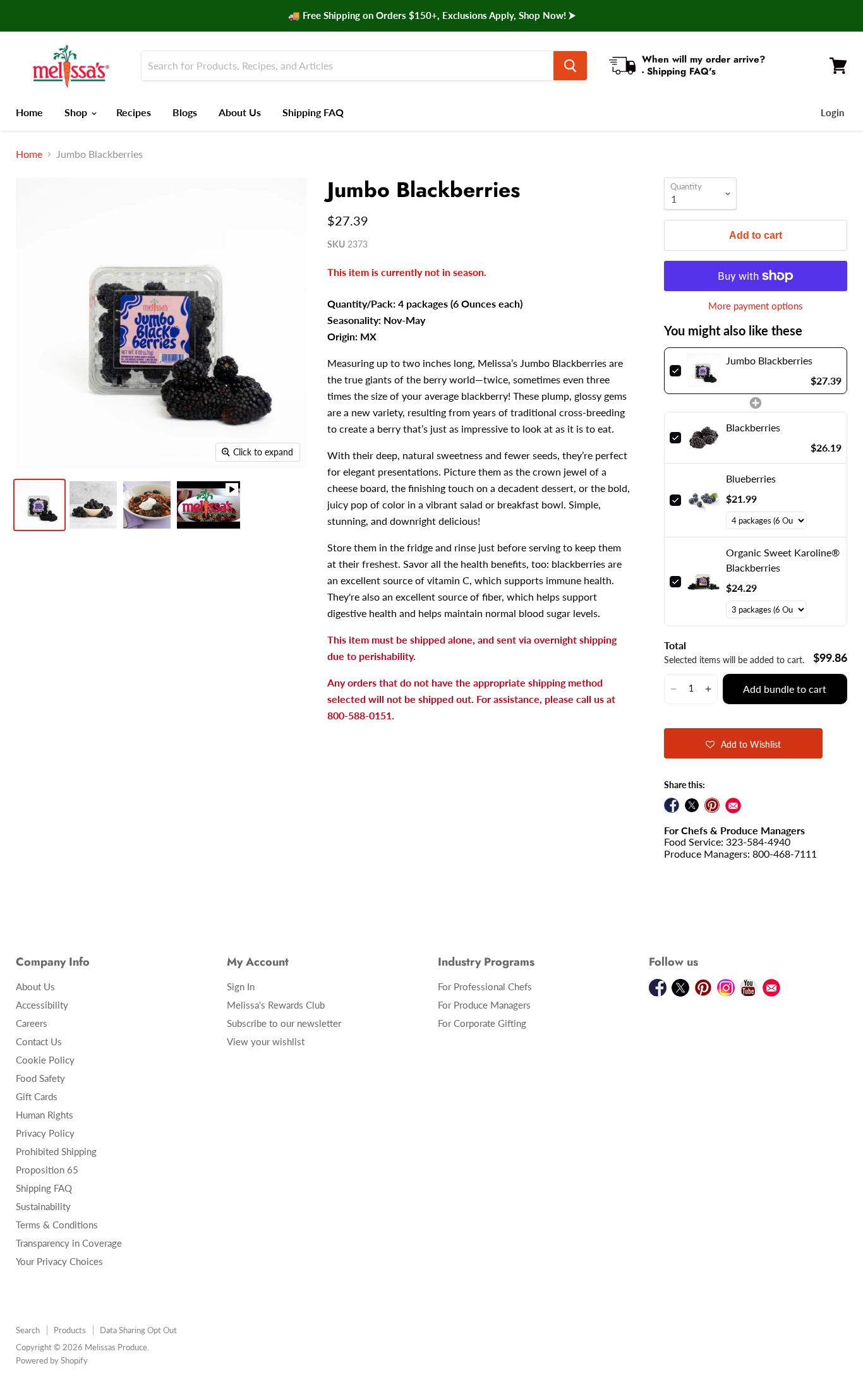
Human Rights (44, 1114)
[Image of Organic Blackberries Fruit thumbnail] (147, 505)
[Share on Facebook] (671, 805)
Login (832, 112)
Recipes (133, 112)
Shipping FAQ (313, 112)
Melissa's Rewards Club (276, 1004)
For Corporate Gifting (482, 1023)
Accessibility (42, 1004)
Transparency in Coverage (69, 1243)
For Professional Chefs (485, 986)
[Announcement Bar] (431, 15)
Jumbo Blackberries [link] (769, 360)
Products (70, 1330)
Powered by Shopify (52, 1360)
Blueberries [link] (751, 478)
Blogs (184, 112)
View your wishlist (266, 1041)
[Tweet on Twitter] (691, 805)
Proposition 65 (47, 1169)
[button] (673, 689)
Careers (31, 1023)
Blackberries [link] (753, 427)
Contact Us (39, 1041)
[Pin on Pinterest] (712, 805)
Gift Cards (36, 1096)
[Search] (570, 65)
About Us (240, 112)
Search (28, 1330)
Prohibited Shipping (56, 1151)
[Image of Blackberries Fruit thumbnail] (93, 505)
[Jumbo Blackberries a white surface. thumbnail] (39, 505)
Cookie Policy (45, 1059)
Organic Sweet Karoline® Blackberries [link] (783, 559)
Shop (77, 112)
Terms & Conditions (57, 1224)
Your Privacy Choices (59, 1261)
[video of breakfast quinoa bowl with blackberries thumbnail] (208, 505)
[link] (703, 370)
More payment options (755, 306)
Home (29, 112)
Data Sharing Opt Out (138, 1330)
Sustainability (43, 1206)
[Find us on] (733, 805)
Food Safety (40, 1078)
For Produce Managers (484, 1004)
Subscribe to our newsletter (284, 1023)
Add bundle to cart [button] (784, 689)
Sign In (241, 986)
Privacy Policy (45, 1133)
